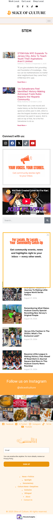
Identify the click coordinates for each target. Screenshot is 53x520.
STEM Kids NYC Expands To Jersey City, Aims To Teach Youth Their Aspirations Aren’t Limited (32, 57)
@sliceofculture (26, 387)
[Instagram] (5, 143)
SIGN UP (26, 464)
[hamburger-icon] (49, 21)
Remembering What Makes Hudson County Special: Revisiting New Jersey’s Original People (36, 311)
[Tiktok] (32, 6)
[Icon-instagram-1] (18, 6)
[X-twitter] (27, 6)
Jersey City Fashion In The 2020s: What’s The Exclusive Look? (36, 333)
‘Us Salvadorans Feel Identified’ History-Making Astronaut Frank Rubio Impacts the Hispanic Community (31, 94)
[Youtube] (36, 6)
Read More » (22, 82)
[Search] (47, 220)
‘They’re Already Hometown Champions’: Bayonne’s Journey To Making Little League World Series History (37, 290)
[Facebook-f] (22, 6)
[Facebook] (12, 143)
